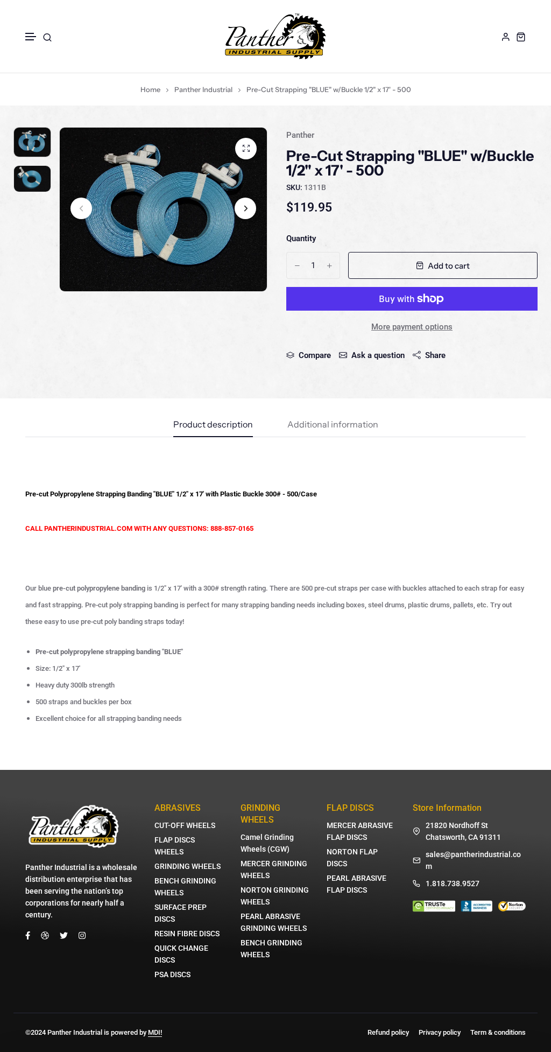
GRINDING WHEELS (187, 866)
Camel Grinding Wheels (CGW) (267, 843)
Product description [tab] (213, 425)
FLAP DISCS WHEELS (174, 846)
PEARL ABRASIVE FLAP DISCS (356, 884)
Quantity (301, 238)
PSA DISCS (172, 974)
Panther (300, 135)
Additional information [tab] (332, 425)
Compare (315, 355)
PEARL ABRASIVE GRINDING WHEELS (274, 922)
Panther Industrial (203, 89)
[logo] (275, 36)
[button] (31, 37)
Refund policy (388, 1032)
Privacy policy (440, 1032)
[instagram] (82, 934)
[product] (246, 148)
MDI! (155, 1032)
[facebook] (27, 934)
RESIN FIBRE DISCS (187, 933)
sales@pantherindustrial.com (473, 860)
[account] (506, 36)
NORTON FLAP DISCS (352, 857)
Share (435, 355)
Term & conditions (498, 1032)
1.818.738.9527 (452, 883)
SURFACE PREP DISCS (180, 913)
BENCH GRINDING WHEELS (185, 886)
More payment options (412, 327)
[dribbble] (45, 934)
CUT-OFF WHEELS (184, 825)
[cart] (521, 36)
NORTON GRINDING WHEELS (275, 896)
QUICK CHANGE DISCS (181, 954)
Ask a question (378, 355)
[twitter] (64, 934)
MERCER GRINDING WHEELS (274, 869)
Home (150, 89)
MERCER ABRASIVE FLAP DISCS (360, 831)
